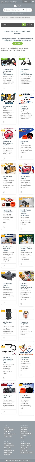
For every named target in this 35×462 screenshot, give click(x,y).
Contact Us (7, 431)
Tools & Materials (10, 17)
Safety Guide (24, 431)
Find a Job (24, 450)
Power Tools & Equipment (23, 17)
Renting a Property (26, 446)
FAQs (22, 438)
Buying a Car (24, 448)
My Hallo (26, 2)
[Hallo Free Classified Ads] (17, 6)
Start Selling (7, 443)
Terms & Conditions (9, 434)
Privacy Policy (8, 436)
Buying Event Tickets (27, 452)
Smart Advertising (26, 433)
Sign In (18, 43)
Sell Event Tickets (9, 450)
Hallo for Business (9, 446)
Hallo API (23, 436)
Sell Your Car (7, 448)
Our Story (6, 427)
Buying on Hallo (25, 443)
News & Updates (9, 429)
